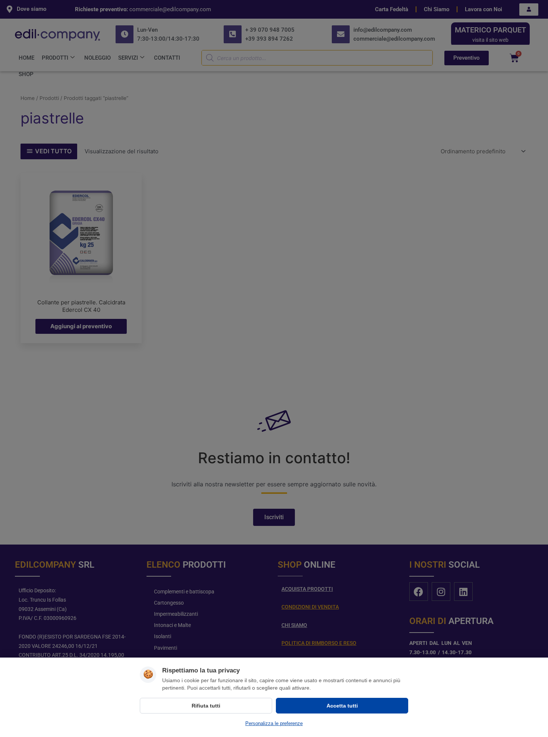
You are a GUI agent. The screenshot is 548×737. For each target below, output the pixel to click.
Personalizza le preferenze (274, 723)
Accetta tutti (342, 706)
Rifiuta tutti (206, 706)
